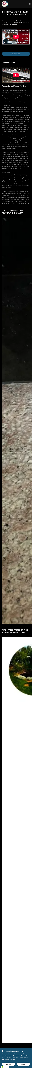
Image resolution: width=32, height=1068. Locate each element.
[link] (4, 4)
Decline (8, 1064)
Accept (23, 1064)
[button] (29, 4)
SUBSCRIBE (16, 54)
